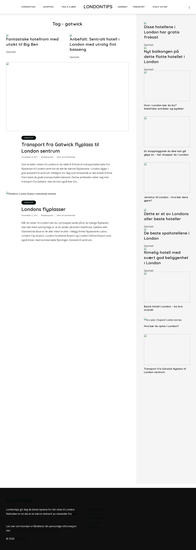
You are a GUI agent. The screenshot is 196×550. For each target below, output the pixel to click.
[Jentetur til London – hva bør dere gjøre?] (167, 178)
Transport (139, 7)
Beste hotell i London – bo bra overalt (163, 308)
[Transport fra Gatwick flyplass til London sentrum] (167, 349)
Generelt (123, 7)
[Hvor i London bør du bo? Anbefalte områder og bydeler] (167, 86)
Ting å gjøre (68, 7)
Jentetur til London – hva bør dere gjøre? (166, 199)
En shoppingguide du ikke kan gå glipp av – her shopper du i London (166, 152)
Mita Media (21, 538)
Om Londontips (97, 518)
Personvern (94, 522)
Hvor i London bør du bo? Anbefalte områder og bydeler (164, 107)
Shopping (48, 7)
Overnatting (28, 7)
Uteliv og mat (160, 7)
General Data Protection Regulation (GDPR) (36, 530)
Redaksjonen (47, 157)
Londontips (98, 7)
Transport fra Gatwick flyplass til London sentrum (60, 147)
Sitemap (92, 526)
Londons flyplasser (43, 209)
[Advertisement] (167, 426)
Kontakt (92, 513)
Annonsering (95, 509)
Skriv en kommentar (66, 157)
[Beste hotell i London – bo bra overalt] (167, 287)
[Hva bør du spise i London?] (167, 320)
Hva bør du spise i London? (161, 326)
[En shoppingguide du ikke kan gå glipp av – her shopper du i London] (167, 131)
